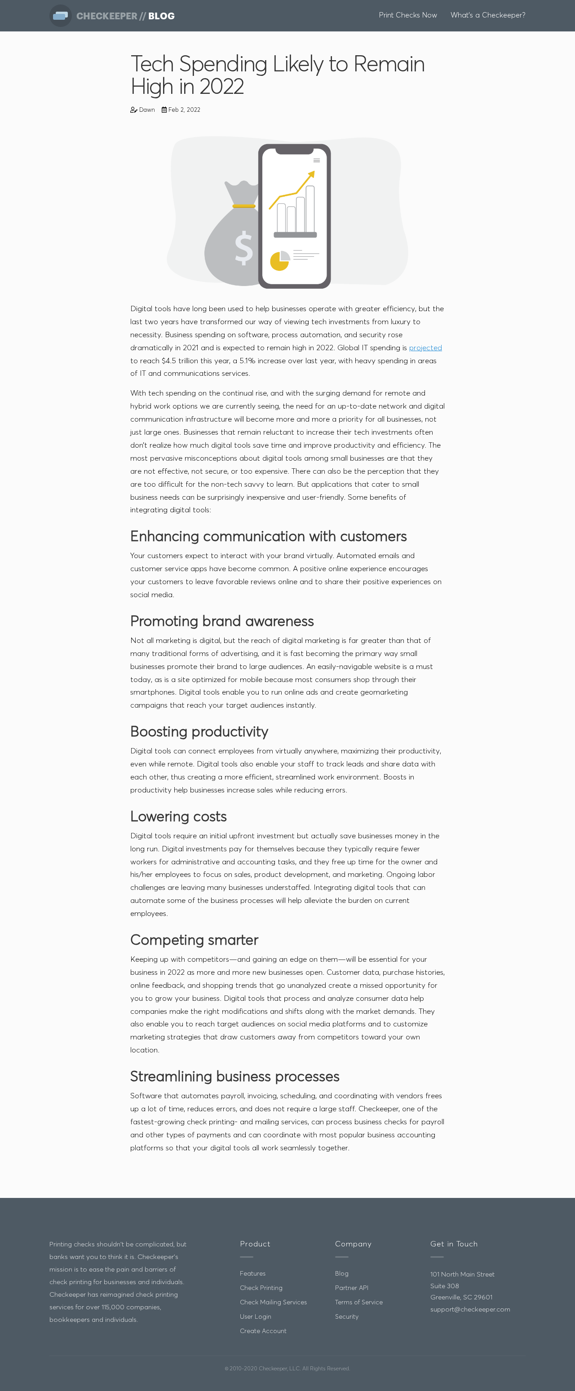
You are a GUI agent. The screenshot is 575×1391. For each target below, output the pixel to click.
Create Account (263, 1331)
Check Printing (261, 1288)
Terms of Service (359, 1302)
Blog (342, 1274)
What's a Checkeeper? (488, 15)
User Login (255, 1317)
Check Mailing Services (273, 1302)
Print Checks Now (408, 15)
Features (252, 1274)
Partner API (351, 1288)
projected (425, 348)
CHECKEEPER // (112, 15)
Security (346, 1317)
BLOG (161, 15)
